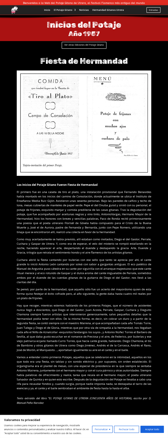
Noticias (84, 10)
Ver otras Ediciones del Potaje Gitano (84, 44)
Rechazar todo (126, 429)
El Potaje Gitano (63, 10)
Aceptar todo (152, 429)
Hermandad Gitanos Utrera (108, 10)
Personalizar (101, 429)
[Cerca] (165, 418)
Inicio (47, 10)
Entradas (153, 10)
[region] (84, 426)
